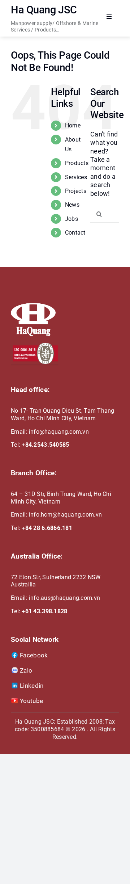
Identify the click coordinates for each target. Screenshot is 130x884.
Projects (75, 191)
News (72, 204)
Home (73, 125)
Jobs (71, 218)
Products (76, 163)
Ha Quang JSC (44, 10)
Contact (75, 232)
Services (76, 177)
